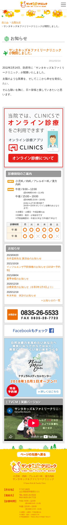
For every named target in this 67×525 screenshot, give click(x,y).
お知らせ (16, 22)
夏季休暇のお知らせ (18, 278)
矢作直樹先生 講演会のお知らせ (24, 258)
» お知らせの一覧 (50, 300)
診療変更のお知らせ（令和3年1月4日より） (30, 287)
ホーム (5, 22)
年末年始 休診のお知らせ (21, 295)
